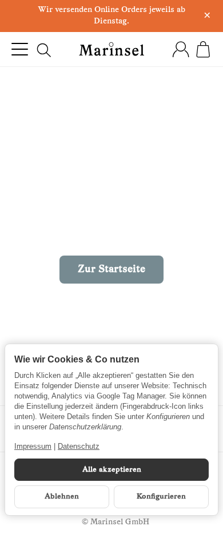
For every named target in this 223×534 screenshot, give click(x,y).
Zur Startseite (111, 269)
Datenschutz (78, 446)
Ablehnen (62, 496)
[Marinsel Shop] (111, 49)
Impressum (32, 446)
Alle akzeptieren (111, 469)
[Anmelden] (180, 49)
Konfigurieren (161, 496)
